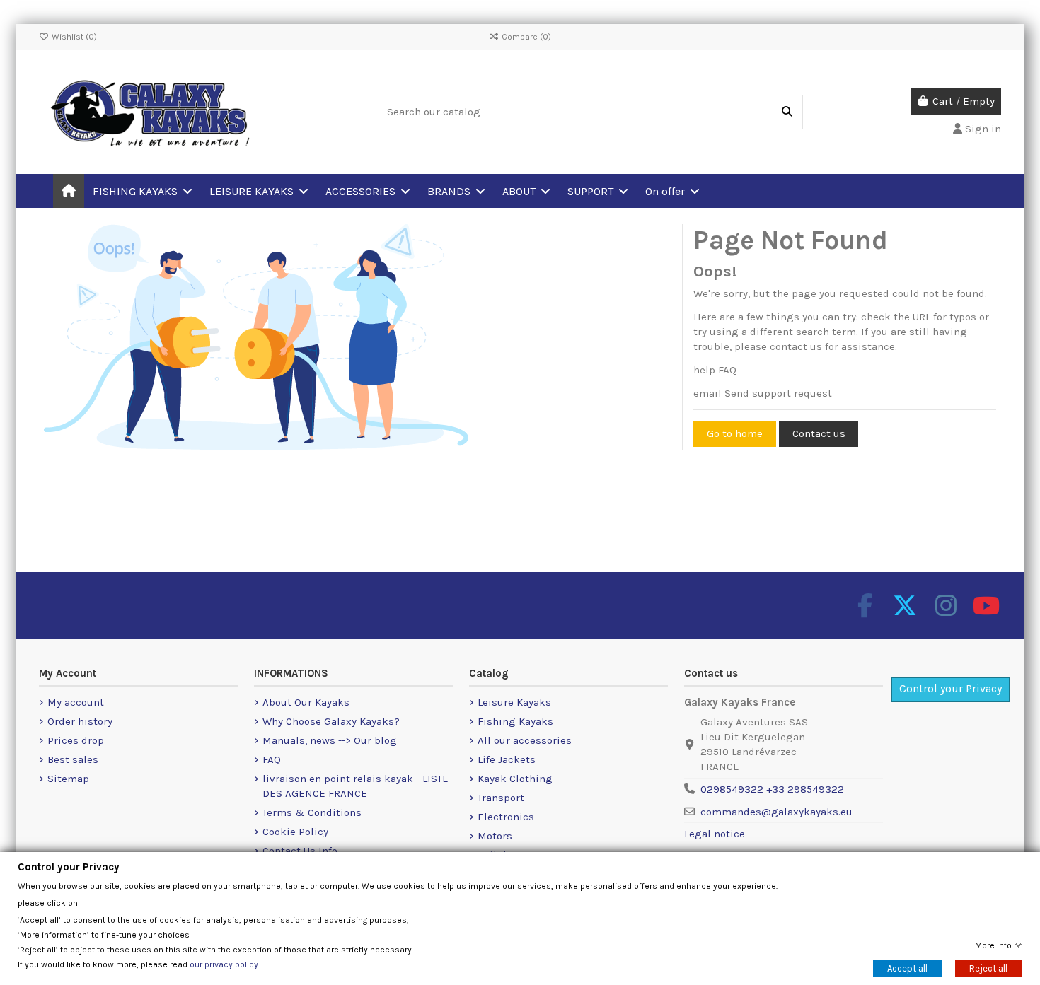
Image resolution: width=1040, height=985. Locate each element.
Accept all (907, 968)
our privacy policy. (225, 964)
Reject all (988, 968)
